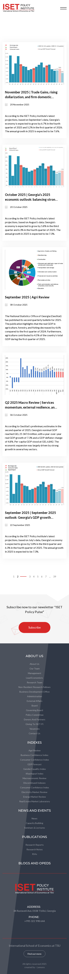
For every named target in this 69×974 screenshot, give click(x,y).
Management (34, 673)
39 (54, 576)
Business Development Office (34, 691)
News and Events (34, 810)
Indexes (34, 742)
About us (34, 664)
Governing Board (34, 710)
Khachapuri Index (34, 773)
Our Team (35, 668)
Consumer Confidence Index (34, 759)
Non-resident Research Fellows (34, 687)
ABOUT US (34, 656)
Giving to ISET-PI (34, 724)
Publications (34, 837)
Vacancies (35, 728)
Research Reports (35, 844)
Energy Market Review (34, 796)
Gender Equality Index (34, 769)
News (34, 818)
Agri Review (35, 750)
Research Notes (34, 849)
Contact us (34, 733)
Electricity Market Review (34, 792)
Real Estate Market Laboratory (34, 801)
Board (35, 705)
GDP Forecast (34, 764)
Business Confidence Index (34, 755)
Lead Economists (34, 677)
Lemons (41, 967)
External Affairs (34, 701)
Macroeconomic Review (34, 778)
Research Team (34, 682)
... (50, 576)
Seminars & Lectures (34, 827)
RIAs (34, 854)
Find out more (34, 953)
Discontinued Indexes (34, 782)
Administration (34, 696)
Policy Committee (34, 714)
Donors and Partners (34, 719)
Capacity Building (34, 823)
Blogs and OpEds (34, 863)
